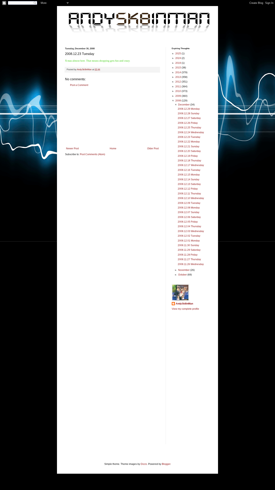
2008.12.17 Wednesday (191, 165)
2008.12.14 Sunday (188, 179)
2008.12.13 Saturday (189, 184)
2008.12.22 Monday (189, 141)
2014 (178, 72)
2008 (178, 100)
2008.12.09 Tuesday (189, 203)
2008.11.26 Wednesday (191, 264)
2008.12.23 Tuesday (189, 137)
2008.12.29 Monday (189, 108)
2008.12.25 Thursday (189, 127)
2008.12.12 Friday (188, 188)
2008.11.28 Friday (187, 254)
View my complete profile (185, 308)
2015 (178, 67)
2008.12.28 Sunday (188, 113)
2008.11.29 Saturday (189, 250)
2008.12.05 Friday (188, 221)
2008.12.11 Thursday (189, 193)
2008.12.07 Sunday (188, 212)
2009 (178, 96)
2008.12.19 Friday (188, 156)
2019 (178, 63)
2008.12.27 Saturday (189, 118)
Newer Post (72, 148)
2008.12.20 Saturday (189, 151)
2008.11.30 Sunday (188, 245)
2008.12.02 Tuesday (189, 235)
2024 (178, 58)
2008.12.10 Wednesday (191, 198)
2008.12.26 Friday (188, 123)
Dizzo (144, 464)
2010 (178, 91)
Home (113, 148)
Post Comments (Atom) (92, 154)
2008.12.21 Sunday (188, 146)
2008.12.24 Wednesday (191, 132)
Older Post (153, 148)
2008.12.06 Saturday (189, 217)
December (184, 104)
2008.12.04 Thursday (189, 226)
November (184, 270)
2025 (178, 53)
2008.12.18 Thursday (189, 160)
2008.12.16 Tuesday (189, 170)
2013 (178, 77)
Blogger (166, 464)
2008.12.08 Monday (189, 207)
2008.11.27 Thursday (189, 259)
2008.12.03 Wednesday (191, 231)
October (182, 274)
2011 (178, 86)
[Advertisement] (112, 117)
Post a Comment (79, 85)
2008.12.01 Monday (189, 240)
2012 (178, 81)
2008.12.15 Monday (189, 174)
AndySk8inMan (184, 303)
